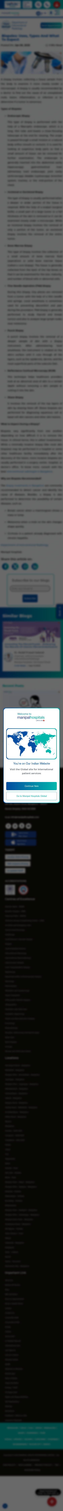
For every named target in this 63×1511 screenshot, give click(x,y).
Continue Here (31, 786)
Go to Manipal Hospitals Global (31, 796)
